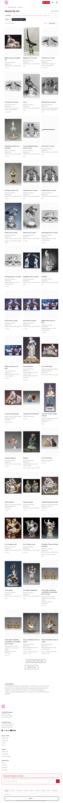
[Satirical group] (13, 485)
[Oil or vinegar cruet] (13, 528)
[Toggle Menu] (57, 2)
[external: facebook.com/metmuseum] (2, 730)
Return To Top (31, 667)
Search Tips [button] (54, 11)
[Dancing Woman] (31, 350)
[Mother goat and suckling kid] (13, 41)
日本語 (43, 790)
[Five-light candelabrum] (31, 574)
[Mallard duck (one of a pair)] (50, 304)
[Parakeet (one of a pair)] (31, 174)
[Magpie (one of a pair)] (31, 41)
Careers (4, 763)
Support (4, 749)
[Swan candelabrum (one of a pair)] (31, 623)
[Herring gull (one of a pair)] (50, 216)
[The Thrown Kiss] (50, 441)
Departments (5, 738)
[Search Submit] (55, 15)
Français (26, 790)
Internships (4, 770)
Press (3, 745)
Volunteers (4, 765)
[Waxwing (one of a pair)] (50, 85)
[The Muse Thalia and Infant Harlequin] (50, 528)
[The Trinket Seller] (50, 350)
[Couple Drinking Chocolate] (50, 485)
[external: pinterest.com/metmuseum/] (6, 730)
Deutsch (38, 790)
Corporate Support (6, 756)
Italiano (32, 790)
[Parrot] (31, 85)
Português (19, 790)
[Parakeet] (50, 260)
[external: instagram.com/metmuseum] (8, 730)
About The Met (5, 735)
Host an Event (5, 754)
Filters (7, 19)
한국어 (48, 790)
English (7, 790)
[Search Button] (52, 2)
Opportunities (5, 760)
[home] (5, 7)
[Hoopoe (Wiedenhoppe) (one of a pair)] (31, 129)
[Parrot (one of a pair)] (50, 129)
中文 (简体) (54, 790)
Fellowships (4, 767)
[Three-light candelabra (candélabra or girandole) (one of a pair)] (13, 623)
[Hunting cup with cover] (13, 174)
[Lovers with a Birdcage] (13, 397)
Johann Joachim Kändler (17, 19)
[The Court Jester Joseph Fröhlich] (50, 397)
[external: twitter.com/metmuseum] (4, 730)
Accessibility (5, 740)
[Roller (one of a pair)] (13, 216)
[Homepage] (6, 2)
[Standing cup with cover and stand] (13, 129)
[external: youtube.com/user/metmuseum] (13, 730)
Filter (30, 798)
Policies (3, 742)
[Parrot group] (13, 574)
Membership (5, 751)
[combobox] (33, 15)
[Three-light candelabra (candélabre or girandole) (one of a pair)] (50, 574)
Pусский (7, 794)
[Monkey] (31, 441)
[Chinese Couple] (31, 485)
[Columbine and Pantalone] (31, 397)
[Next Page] (43, 661)
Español (13, 790)
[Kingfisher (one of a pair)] (31, 260)
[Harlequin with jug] (13, 441)
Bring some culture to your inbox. (13, 776)
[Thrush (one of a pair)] (50, 41)
